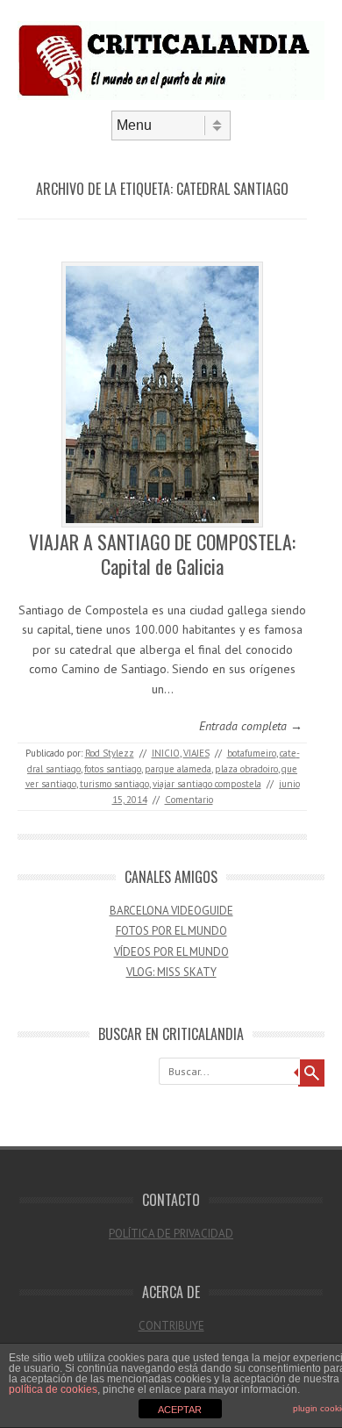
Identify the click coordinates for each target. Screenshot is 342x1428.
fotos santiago (112, 769)
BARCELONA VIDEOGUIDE (171, 910)
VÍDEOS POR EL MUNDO (171, 951)
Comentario (189, 799)
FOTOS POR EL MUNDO (171, 930)
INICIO (166, 753)
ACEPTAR (180, 1409)
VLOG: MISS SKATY (171, 972)
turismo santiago (114, 784)
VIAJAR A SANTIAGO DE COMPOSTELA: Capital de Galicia (162, 554)
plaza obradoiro (246, 769)
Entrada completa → (251, 726)
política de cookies (53, 1389)
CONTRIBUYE (171, 1325)
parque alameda (178, 769)
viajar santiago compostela (207, 784)
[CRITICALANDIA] (171, 96)
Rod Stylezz (109, 753)
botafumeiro (251, 753)
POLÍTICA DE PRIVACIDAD (171, 1233)
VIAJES (196, 753)
